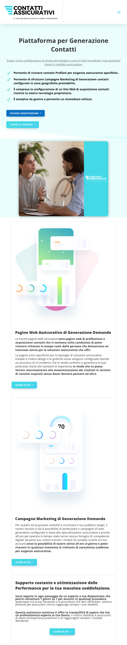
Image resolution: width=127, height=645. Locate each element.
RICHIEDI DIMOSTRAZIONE (24, 113)
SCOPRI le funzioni (21, 124)
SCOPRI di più (23, 385)
